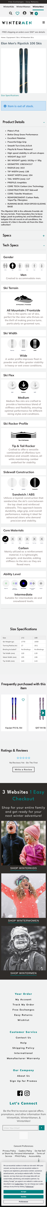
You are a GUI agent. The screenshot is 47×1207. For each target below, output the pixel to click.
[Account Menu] (24, 13)
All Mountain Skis (27, 37)
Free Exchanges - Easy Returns (24, 2)
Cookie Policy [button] (19, 1184)
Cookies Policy (25, 1151)
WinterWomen (23, 6)
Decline (23, 1197)
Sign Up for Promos (23, 1081)
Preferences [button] (29, 1187)
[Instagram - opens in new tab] (27, 1093)
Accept (23, 1192)
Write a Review (23, 769)
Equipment (11, 37)
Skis (17, 37)
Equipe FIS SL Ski (13, 727)
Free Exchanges (24, 1009)
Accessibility (35, 1156)
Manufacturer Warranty (23, 1058)
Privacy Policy (9, 1151)
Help (23, 1042)
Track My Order (23, 1004)
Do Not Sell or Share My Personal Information (23, 1152)
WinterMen (38, 6)
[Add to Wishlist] (23, 698)
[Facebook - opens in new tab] (20, 1093)
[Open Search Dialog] (11, 13)
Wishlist (23, 1020)
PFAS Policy (20, 1156)
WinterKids (8, 6)
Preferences (23, 1202)
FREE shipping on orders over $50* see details (23, 32)
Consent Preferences (23, 1146)
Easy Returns (23, 1015)
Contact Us (23, 1037)
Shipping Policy (23, 1047)
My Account (23, 999)
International (23, 1053)
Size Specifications (10, 95)
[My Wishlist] (17, 13)
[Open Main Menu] (39, 23)
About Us (23, 1075)
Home (3, 37)
